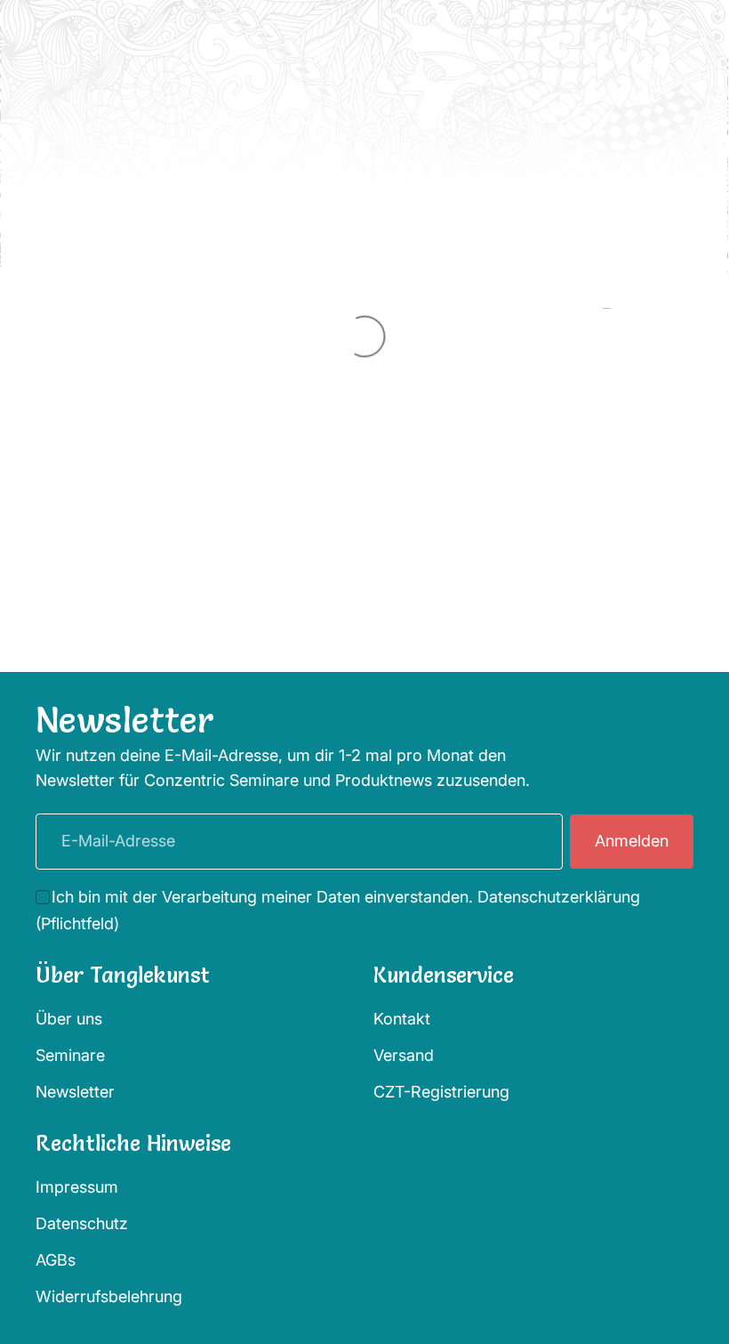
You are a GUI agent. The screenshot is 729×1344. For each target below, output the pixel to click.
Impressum (77, 1187)
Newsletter (75, 1091)
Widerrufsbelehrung (109, 1296)
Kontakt (401, 1018)
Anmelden (632, 840)
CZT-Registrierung (441, 1091)
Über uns (69, 1018)
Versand (403, 1055)
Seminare (70, 1055)
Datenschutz (82, 1223)
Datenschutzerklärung (558, 896)
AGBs (56, 1260)
